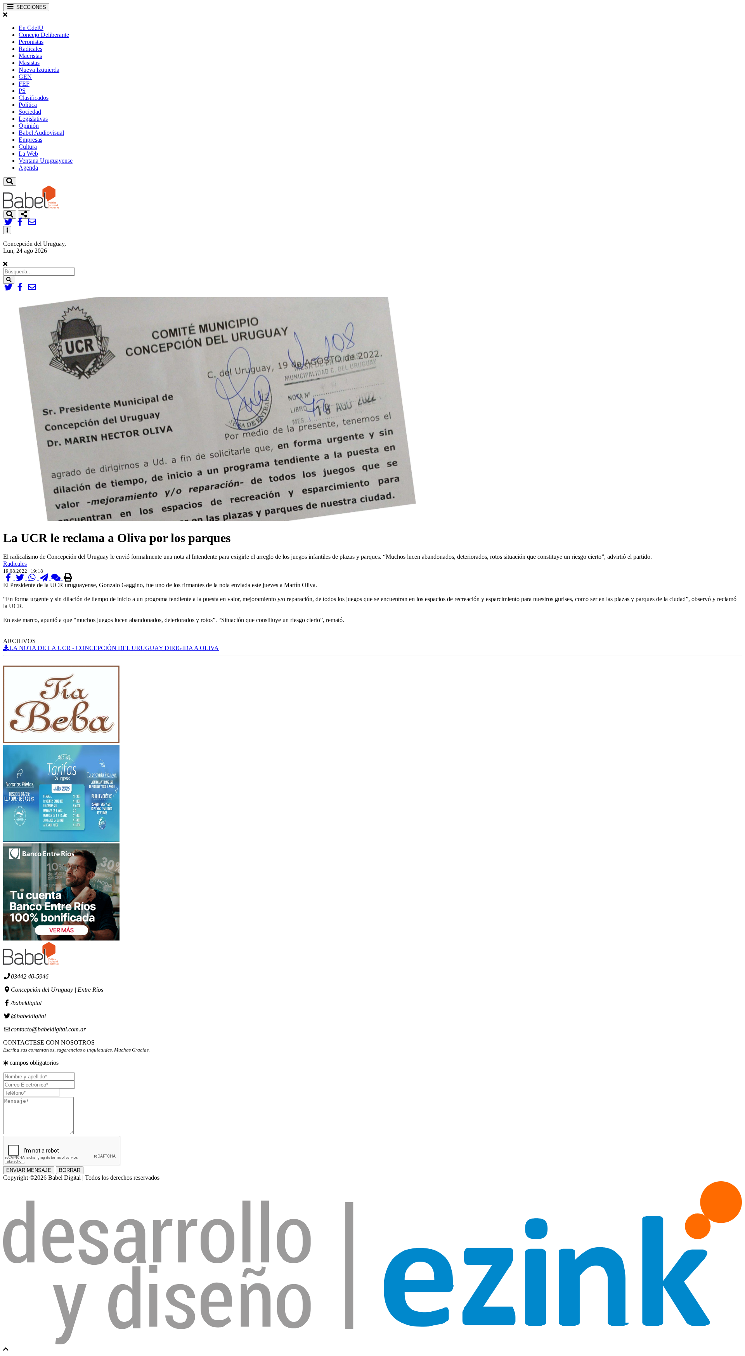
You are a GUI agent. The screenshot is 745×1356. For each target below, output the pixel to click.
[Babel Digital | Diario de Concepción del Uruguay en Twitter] (9, 222)
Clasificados (34, 97)
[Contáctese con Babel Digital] (32, 222)
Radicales (30, 48)
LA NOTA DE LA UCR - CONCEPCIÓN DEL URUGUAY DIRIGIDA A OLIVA (114, 648)
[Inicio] (31, 206)
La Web (28, 153)
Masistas (29, 62)
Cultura (28, 146)
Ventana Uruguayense (46, 160)
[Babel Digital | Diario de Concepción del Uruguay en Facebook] (21, 222)
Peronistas (31, 41)
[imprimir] (67, 578)
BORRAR (69, 1170)
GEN (25, 76)
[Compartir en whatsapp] (33, 578)
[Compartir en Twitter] (21, 578)
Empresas (30, 139)
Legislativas (33, 118)
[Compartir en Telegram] (45, 578)
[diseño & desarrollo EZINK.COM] (372, 1342)
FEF (24, 83)
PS (22, 90)
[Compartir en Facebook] (9, 578)
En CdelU (31, 27)
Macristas (30, 55)
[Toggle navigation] (9, 181)
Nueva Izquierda (39, 69)
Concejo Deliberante (44, 34)
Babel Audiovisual (41, 132)
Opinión (29, 125)
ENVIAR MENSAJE (28, 1170)
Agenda (28, 167)
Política (28, 104)
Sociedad (30, 111)
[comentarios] (57, 578)
